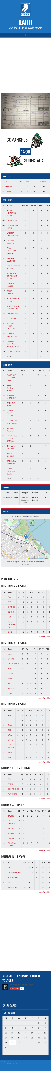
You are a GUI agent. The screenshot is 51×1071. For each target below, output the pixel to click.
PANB (10, 678)
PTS (43, 592)
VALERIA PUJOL (13, 314)
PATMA (11, 838)
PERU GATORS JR (11, 624)
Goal (48, 205)
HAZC (10, 752)
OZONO (11, 612)
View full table (44, 637)
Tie (31, 592)
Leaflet (30, 558)
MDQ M (11, 828)
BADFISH (11, 816)
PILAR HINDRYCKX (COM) (12, 213)
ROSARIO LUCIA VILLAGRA (11, 326)
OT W (37, 592)
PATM (10, 784)
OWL (10, 735)
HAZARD (11, 688)
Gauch (10, 673)
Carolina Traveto (13, 351)
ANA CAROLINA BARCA (11, 250)
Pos (4, 592)
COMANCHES (8, 187)
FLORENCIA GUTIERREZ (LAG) (11, 377)
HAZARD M (12, 887)
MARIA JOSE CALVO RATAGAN (12, 438)
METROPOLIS (13, 664)
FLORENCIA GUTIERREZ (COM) (12, 276)
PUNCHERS (12, 794)
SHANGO (11, 607)
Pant (10, 597)
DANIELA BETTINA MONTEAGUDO (13, 343)
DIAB (10, 632)
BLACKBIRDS (13, 877)
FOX (9, 617)
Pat (9, 683)
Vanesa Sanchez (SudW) (10, 388)
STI (9, 868)
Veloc (10, 654)
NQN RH (11, 833)
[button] (25, 536)
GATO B (11, 659)
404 (9, 669)
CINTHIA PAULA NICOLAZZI (11, 413)
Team (10, 592)
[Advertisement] (25, 64)
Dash (10, 725)
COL (9, 779)
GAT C (10, 740)
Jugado (33, 205)
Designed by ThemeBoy (9, 1064)
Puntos (25, 205)
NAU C (10, 757)
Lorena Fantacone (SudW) (11, 471)
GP (19, 592)
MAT (10, 882)
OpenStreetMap (40, 558)
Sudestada (6, 191)
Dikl (9, 730)
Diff (48, 710)
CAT (9, 602)
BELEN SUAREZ (13, 319)
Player (9, 205)
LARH (25, 21)
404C (10, 715)
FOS (9, 720)
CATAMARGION (14, 873)
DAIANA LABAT (13, 220)
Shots (41, 205)
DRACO (11, 693)
